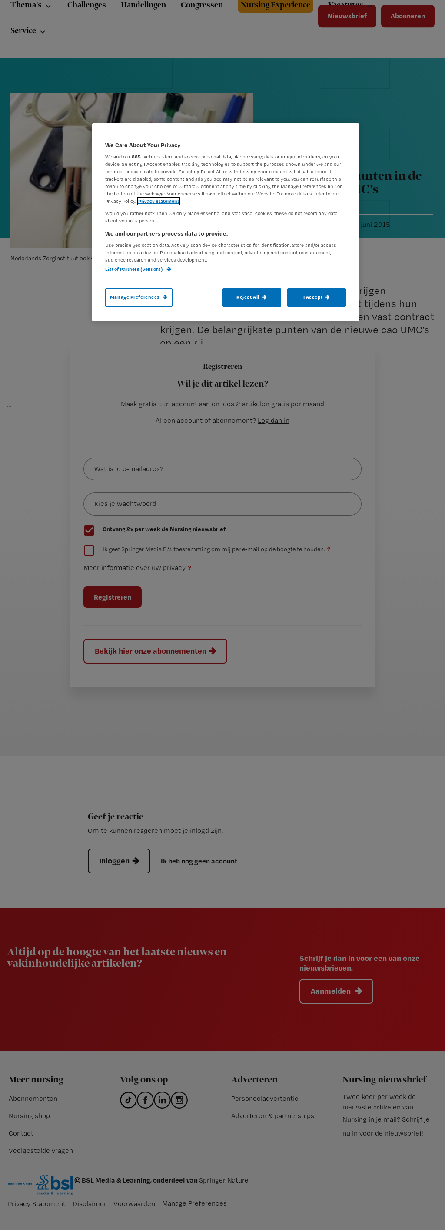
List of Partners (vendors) (134, 269)
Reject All (247, 297)
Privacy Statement (158, 201)
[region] (225, 222)
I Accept (313, 297)
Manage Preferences (135, 297)
